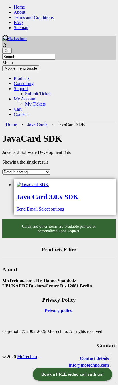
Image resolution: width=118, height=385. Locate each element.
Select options (51, 209)
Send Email (27, 209)
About (19, 12)
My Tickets (35, 104)
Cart (17, 109)
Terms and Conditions (34, 17)
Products (22, 78)
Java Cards (37, 124)
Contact (21, 114)
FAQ (18, 22)
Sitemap (21, 27)
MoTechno (27, 356)
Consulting (24, 83)
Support (21, 88)
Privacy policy (58, 310)
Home (19, 7)
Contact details (94, 358)
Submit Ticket (37, 93)
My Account (25, 98)
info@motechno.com (89, 365)
